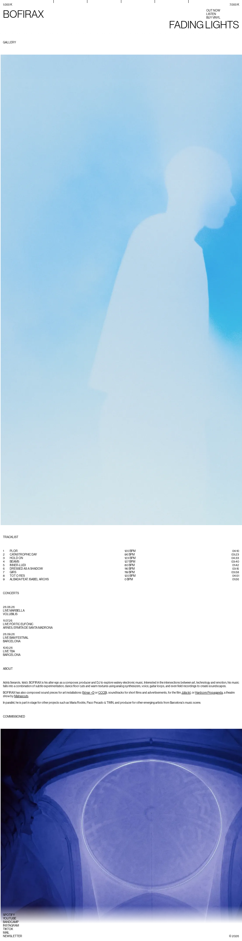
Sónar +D (88, 692)
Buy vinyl (213, 17)
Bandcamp (11, 922)
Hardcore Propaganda (209, 692)
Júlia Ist (186, 692)
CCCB (102, 692)
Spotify (9, 915)
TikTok (8, 929)
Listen (211, 14)
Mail (6, 932)
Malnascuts (21, 696)
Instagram (11, 925)
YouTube (9, 918)
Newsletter (12, 936)
